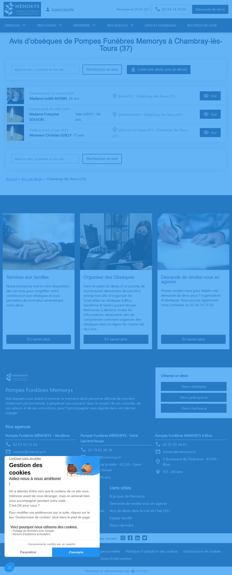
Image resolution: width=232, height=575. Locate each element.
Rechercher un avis (102, 69)
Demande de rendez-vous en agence (138, 503)
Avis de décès (31, 178)
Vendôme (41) (129, 114)
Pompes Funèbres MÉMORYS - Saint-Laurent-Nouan (109, 438)
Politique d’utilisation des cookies (152, 551)
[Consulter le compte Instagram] (123, 538)
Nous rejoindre (121, 525)
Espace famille (121, 517)
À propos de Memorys (127, 496)
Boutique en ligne (202, 25)
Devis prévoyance (194, 397)
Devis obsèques (193, 386)
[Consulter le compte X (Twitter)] (144, 538)
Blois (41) (125, 96)
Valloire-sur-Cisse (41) (135, 129)
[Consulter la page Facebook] (130, 538)
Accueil (11, 178)
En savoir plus (38, 339)
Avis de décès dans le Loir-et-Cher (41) (140, 510)
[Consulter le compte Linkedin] (137, 538)
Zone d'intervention (116, 558)
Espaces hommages (160, 25)
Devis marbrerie (193, 408)
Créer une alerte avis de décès (162, 69)
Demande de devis (210, 9)
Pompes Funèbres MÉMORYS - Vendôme (37, 435)
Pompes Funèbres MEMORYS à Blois (183, 435)
